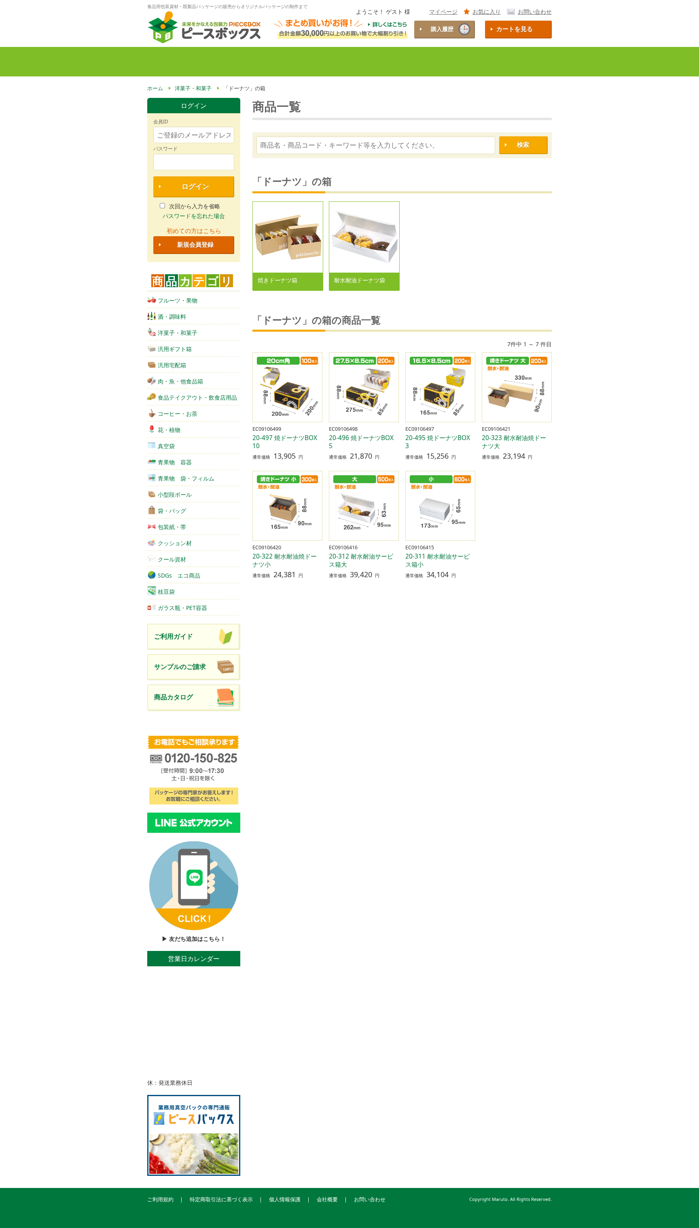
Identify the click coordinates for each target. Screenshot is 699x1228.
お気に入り (486, 11)
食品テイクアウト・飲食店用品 (197, 397)
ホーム (161, 61)
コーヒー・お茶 (177, 413)
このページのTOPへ (679, 1211)
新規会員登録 (195, 244)
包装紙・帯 (172, 527)
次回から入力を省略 (194, 206)
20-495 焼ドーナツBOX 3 (440, 442)
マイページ (443, 11)
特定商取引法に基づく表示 (221, 1199)
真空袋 (166, 446)
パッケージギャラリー (516, 61)
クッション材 (175, 543)
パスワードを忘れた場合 (194, 216)
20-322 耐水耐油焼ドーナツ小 (284, 560)
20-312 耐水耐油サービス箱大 (361, 560)
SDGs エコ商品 (179, 575)
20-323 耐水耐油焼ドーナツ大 (514, 442)
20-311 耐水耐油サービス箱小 (437, 560)
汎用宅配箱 (172, 365)
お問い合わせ (535, 11)
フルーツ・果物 (177, 300)
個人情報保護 (285, 1199)
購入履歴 (442, 29)
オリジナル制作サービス (361, 61)
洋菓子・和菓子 (177, 333)
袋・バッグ (172, 510)
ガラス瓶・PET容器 (182, 608)
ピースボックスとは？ (213, 61)
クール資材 (172, 559)
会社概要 (327, 1199)
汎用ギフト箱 (175, 349)
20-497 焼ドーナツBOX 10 (287, 442)
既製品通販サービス (286, 61)
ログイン (195, 186)
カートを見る (514, 29)
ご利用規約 (160, 1199)
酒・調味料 (172, 316)
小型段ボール (175, 494)
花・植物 (169, 430)
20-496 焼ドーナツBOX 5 (364, 442)
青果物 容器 (175, 462)
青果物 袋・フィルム (186, 478)
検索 (523, 144)
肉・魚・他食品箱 (180, 381)
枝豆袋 (166, 591)
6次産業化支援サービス (441, 61)
